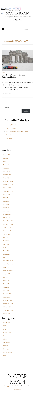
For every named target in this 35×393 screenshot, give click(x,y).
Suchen (7, 107)
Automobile (6, 322)
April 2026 (6, 168)
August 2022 (6, 313)
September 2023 (8, 270)
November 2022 (8, 303)
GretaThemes (17, 389)
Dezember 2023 (8, 260)
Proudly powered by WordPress (12, 386)
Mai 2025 (6, 204)
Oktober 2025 (7, 188)
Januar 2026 (6, 178)
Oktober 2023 (7, 267)
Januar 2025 (6, 217)
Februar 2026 (7, 174)
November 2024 (8, 224)
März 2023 (6, 290)
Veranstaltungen (8, 352)
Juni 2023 (6, 280)
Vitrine (5, 355)
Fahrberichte (7, 332)
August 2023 (6, 274)
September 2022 (8, 310)
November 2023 (8, 264)
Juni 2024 (6, 241)
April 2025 (6, 208)
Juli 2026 (5, 158)
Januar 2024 (6, 257)
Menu (5, 29)
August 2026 (6, 155)
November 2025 (8, 184)
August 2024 (6, 234)
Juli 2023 (5, 277)
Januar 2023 (6, 297)
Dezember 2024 (8, 221)
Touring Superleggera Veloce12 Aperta (17, 131)
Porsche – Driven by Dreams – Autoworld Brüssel (14, 76)
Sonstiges (6, 349)
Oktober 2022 (7, 307)
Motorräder (6, 342)
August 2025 (6, 194)
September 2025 (8, 191)
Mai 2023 (6, 284)
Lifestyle (5, 339)
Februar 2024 (7, 254)
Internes (5, 336)
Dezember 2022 (8, 300)
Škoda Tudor (9, 135)
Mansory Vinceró (11, 125)
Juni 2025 (6, 201)
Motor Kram (17, 379)
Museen (4, 72)
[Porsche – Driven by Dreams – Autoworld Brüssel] (17, 60)
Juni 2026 (6, 161)
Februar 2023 (7, 294)
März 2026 (6, 171)
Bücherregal (6, 326)
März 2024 (6, 251)
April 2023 (6, 287)
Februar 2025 (7, 214)
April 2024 (6, 247)
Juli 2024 (5, 237)
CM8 (4, 329)
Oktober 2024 (7, 227)
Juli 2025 (5, 198)
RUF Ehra (9, 138)
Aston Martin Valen (11, 128)
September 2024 (8, 231)
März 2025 (6, 211)
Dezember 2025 (8, 181)
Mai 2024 (6, 244)
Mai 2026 (6, 165)
